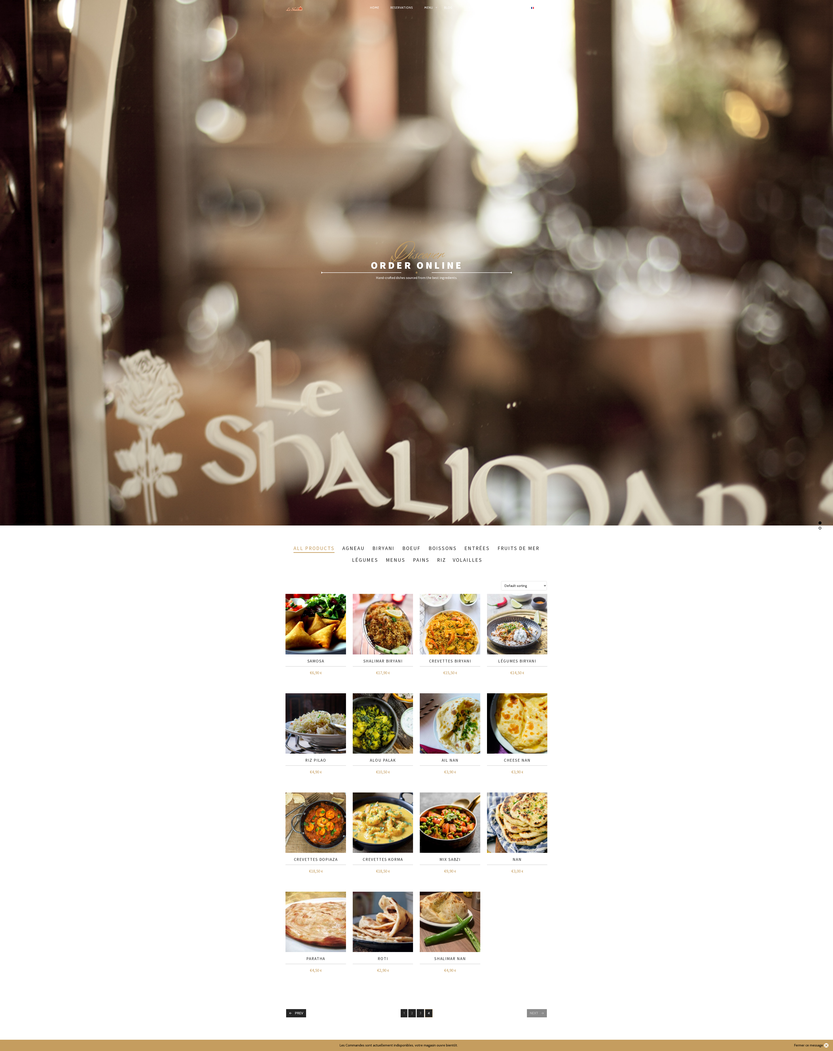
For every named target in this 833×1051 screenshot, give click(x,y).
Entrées (477, 548)
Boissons (443, 548)
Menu (428, 7)
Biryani (383, 548)
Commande (473, 7)
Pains (421, 560)
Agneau (353, 548)
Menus (395, 560)
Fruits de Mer (519, 548)
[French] (532, 8)
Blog (448, 7)
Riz (441, 560)
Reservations (401, 7)
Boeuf (411, 548)
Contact (500, 7)
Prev (299, 1013)
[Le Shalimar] (297, 8)
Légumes (365, 560)
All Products (314, 548)
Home (374, 7)
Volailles (467, 560)
